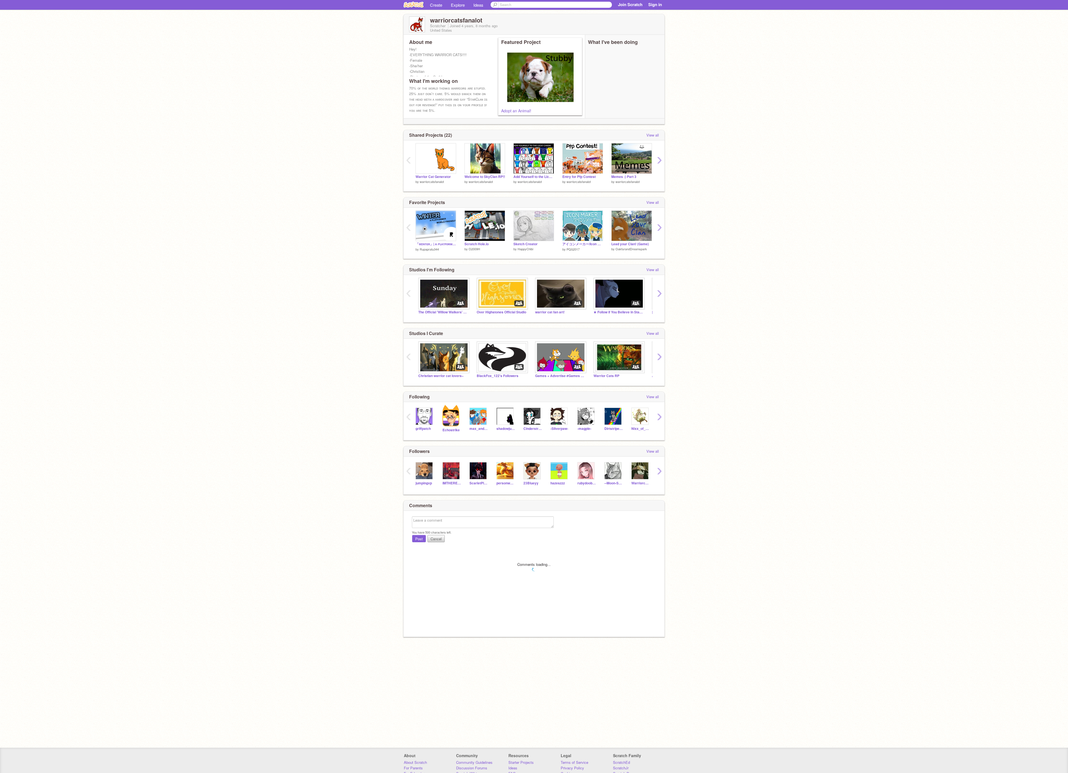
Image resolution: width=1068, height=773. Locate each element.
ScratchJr (621, 767)
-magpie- (584, 428)
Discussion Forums (471, 767)
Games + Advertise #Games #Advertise (560, 375)
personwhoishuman (505, 483)
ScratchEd (621, 762)
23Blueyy (530, 483)
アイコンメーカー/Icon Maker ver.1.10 (582, 244)
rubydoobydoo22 (586, 483)
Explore (458, 5)
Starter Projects (521, 762)
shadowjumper (505, 428)
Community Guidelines (474, 762)
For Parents (413, 767)
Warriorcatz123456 (640, 483)
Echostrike (451, 430)
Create (436, 5)
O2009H (474, 249)
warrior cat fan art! (550, 312)
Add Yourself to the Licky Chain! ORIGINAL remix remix (533, 176)
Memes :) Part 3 (623, 176)
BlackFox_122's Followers (497, 375)
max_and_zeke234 (478, 428)
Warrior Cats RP (606, 375)
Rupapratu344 (429, 249)
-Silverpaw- (559, 428)
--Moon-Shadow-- (613, 483)
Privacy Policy (572, 767)
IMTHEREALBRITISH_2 (451, 483)
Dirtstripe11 (613, 428)
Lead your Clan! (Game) (630, 244)
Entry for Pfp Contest (579, 176)
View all (652, 135)
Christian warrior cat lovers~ (441, 375)
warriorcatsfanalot (432, 181)
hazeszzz (557, 483)
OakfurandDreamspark (631, 249)
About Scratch (415, 762)
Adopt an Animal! (516, 110)
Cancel (436, 538)
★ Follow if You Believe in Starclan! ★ (619, 312)
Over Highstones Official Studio (501, 312)
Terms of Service (574, 762)
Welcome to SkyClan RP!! (484, 176)
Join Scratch (630, 4)
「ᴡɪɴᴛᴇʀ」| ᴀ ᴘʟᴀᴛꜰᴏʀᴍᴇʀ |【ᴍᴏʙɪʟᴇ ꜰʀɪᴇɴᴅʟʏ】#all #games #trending (436, 244)
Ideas (478, 5)
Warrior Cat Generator (433, 176)
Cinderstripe (532, 428)
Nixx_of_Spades (640, 428)
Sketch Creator (525, 244)
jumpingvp (424, 483)
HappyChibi (525, 249)
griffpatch (423, 428)
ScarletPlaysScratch (478, 483)
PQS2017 (573, 249)
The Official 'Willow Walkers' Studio (443, 312)
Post (419, 538)
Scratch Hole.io (476, 244)
